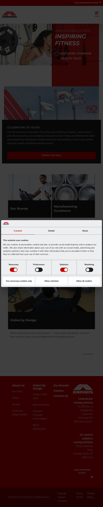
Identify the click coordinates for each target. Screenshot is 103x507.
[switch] (39, 270)
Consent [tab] (18, 231)
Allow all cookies (84, 281)
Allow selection (51, 281)
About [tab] (85, 231)
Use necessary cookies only (19, 281)
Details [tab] (51, 231)
